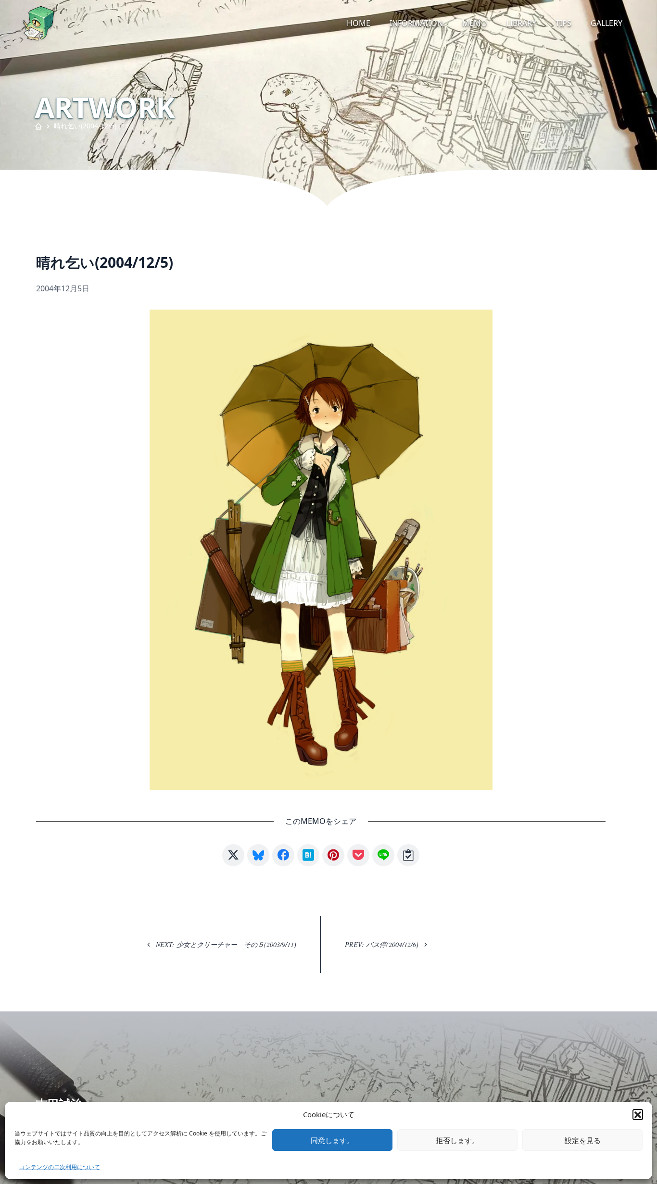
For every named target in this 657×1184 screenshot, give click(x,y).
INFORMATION (416, 23)
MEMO (474, 23)
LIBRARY (521, 23)
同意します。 (332, 1140)
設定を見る (583, 1140)
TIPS (563, 23)
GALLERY (606, 23)
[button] (638, 1114)
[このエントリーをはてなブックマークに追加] (308, 855)
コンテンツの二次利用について (59, 1167)
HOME (358, 23)
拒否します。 (457, 1140)
